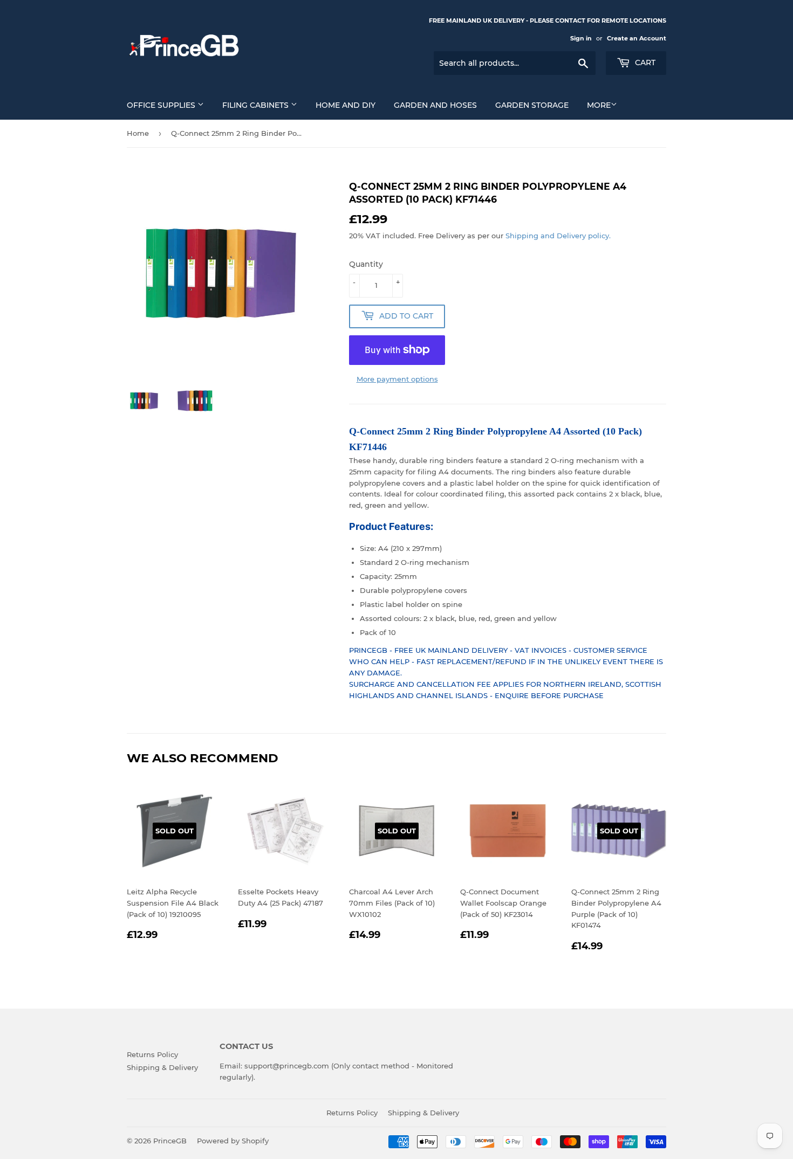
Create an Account (636, 38)
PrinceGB (170, 1140)
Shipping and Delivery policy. (558, 235)
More (599, 105)
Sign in (581, 38)
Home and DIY (345, 105)
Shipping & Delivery (162, 1067)
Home (138, 133)
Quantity (366, 264)
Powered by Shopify (233, 1140)
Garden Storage (532, 105)
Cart (644, 62)
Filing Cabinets (256, 105)
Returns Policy (152, 1054)
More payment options (397, 379)
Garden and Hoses (435, 105)
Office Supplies (162, 105)
